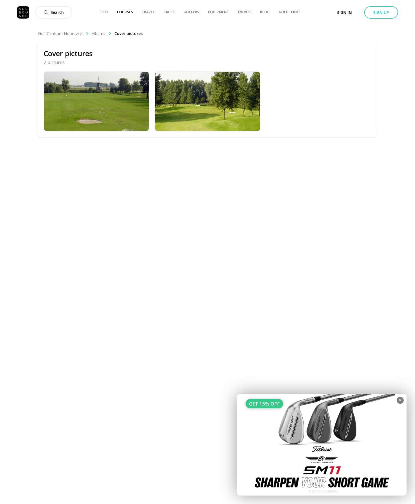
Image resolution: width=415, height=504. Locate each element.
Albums (98, 33)
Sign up (381, 12)
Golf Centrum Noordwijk (60, 33)
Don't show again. (323, 491)
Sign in (344, 12)
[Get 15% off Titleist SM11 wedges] (322, 445)
